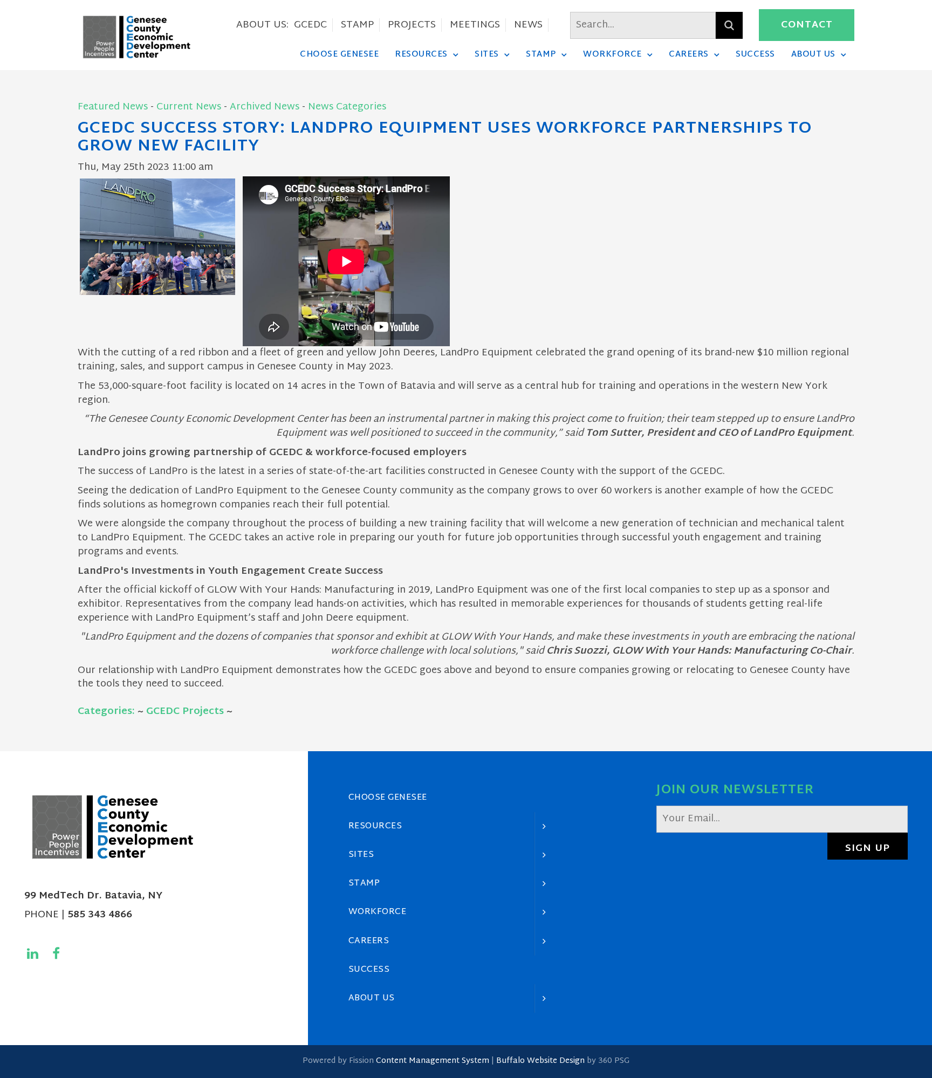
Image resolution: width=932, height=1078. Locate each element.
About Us (813, 54)
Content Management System (432, 1061)
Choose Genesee (339, 54)
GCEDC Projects (185, 711)
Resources (421, 54)
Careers (689, 54)
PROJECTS (412, 25)
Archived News (264, 107)
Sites (487, 54)
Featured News (113, 107)
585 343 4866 (99, 915)
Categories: (106, 711)
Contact (807, 25)
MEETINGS (475, 25)
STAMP (357, 25)
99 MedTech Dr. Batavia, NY (93, 896)
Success (755, 54)
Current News (188, 107)
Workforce (612, 54)
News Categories (347, 107)
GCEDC (310, 25)
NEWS (528, 25)
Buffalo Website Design (540, 1061)
